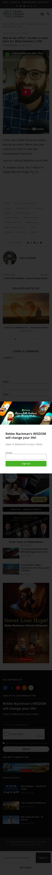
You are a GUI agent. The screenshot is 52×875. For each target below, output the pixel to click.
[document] (26, 437)
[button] (48, 405)
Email (9, 452)
